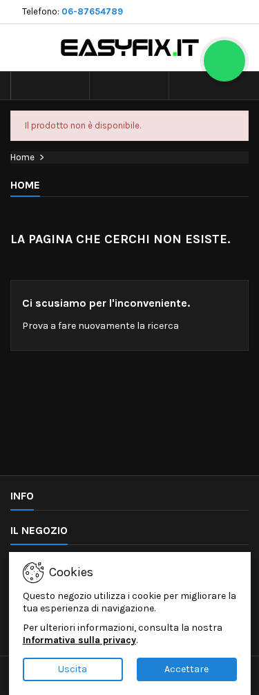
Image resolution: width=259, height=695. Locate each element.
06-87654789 (92, 11)
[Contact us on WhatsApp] (224, 61)
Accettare (186, 669)
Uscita (72, 669)
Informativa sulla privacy (79, 640)
